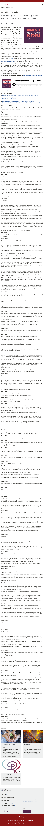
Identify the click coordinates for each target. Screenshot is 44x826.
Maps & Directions (17, 820)
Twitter (8, 811)
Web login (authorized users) (8, 805)
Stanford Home (10, 820)
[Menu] (40, 4)
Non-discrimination (28, 822)
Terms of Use (10, 822)
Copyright (18, 822)
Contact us (4, 794)
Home (2, 7)
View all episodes (4, 90)
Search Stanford (24, 820)
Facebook (2, 811)
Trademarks (22, 822)
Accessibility (34, 822)
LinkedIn (5, 811)
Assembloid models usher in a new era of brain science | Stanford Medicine (18, 101)
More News (40, 728)
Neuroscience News (9, 7)
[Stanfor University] (5, 1)
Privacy (14, 822)
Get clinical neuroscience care (28, 797)
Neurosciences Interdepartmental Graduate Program (32, 799)
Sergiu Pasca (10, 58)
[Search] (42, 4)
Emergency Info (30, 820)
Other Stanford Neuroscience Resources (30, 801)
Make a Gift (26, 811)
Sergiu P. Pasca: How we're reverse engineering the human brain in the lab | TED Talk (20, 100)
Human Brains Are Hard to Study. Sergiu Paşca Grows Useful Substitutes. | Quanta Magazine (21, 103)
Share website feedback (7, 803)
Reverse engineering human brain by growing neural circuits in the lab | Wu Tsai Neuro (20, 95)
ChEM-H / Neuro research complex (29, 796)
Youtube (10, 811)
